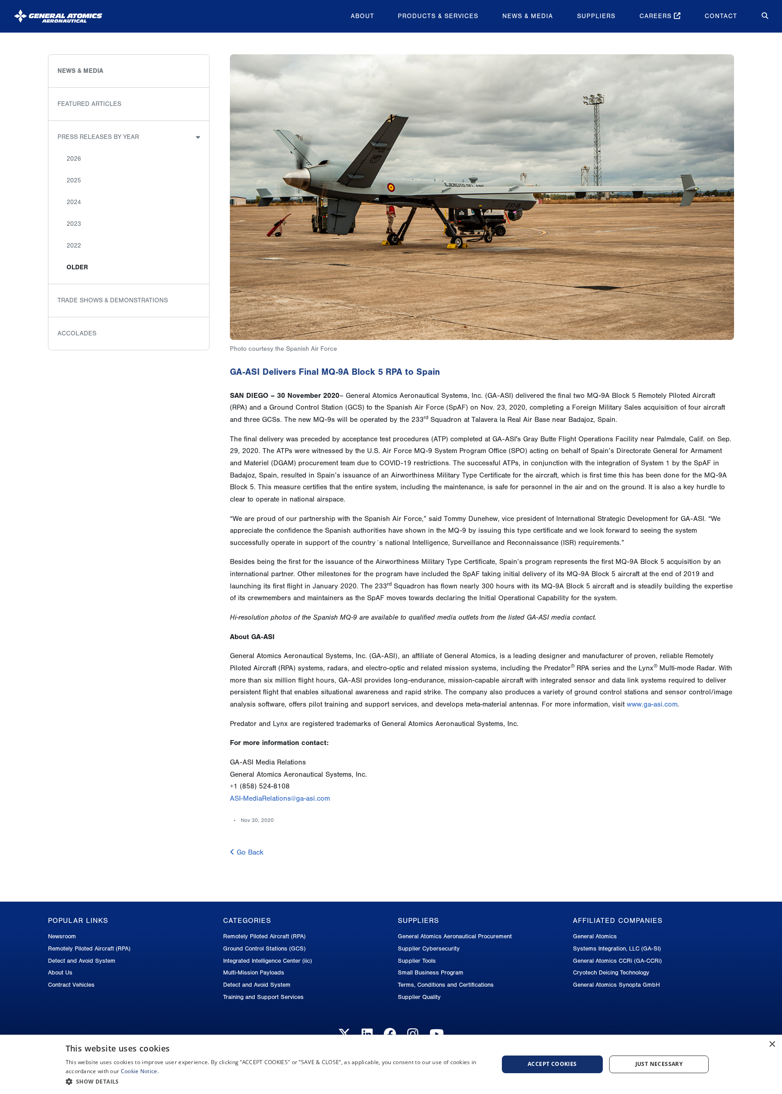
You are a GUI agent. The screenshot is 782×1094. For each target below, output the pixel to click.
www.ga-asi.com (652, 704)
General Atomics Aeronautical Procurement (455, 936)
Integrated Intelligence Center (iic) (267, 960)
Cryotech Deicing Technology (611, 972)
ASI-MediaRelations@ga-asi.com (280, 798)
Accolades (76, 333)
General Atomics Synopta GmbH (616, 984)
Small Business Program (430, 972)
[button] (276, 1081)
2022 (74, 245)
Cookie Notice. (140, 1071)
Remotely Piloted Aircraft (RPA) (89, 948)
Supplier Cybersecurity (429, 948)
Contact (721, 16)
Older (77, 267)
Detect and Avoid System (81, 960)
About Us (60, 972)
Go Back (248, 852)
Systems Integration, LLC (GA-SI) (617, 948)
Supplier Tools (417, 960)
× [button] (771, 1044)
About (362, 16)
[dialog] (391, 1064)
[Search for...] (758, 16)
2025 (74, 180)
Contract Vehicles (71, 984)
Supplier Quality (419, 997)
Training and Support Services (263, 997)
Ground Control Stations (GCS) (264, 948)
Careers (656, 16)
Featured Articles (89, 104)
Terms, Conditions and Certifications (446, 984)
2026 (74, 158)
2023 (74, 224)
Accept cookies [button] (552, 1064)
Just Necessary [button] (659, 1064)
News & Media (527, 16)
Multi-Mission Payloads (253, 972)
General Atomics (595, 936)
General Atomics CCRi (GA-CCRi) (617, 960)
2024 (74, 202)
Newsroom (62, 936)
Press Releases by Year (98, 137)
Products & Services (438, 16)
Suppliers (596, 16)
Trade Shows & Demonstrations (112, 300)
